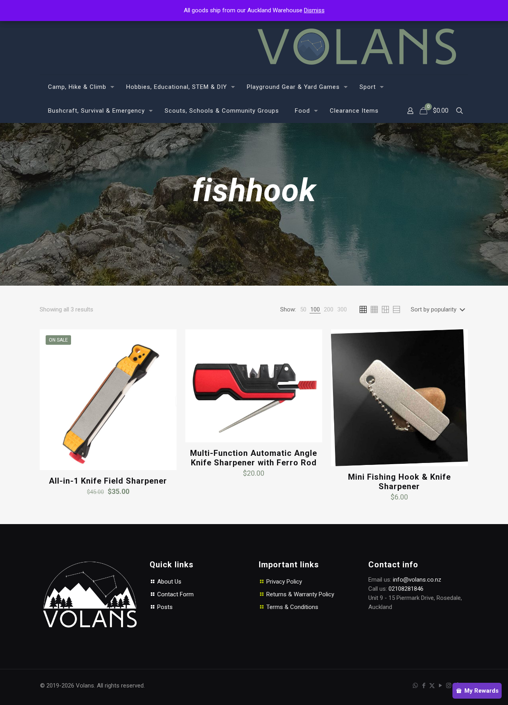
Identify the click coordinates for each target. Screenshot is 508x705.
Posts (164, 607)
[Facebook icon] (424, 685)
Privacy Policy (284, 581)
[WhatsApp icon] (415, 685)
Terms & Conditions (292, 607)
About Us (168, 581)
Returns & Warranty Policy (300, 594)
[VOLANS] (357, 47)
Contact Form (175, 594)
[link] (303, 309)
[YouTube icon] (440, 685)
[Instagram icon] (449, 685)
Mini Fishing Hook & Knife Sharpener (399, 481)
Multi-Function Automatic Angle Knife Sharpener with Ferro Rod (253, 457)
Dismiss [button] (314, 10)
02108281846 (406, 588)
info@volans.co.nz (417, 579)
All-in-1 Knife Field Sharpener (108, 481)
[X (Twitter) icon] (432, 685)
